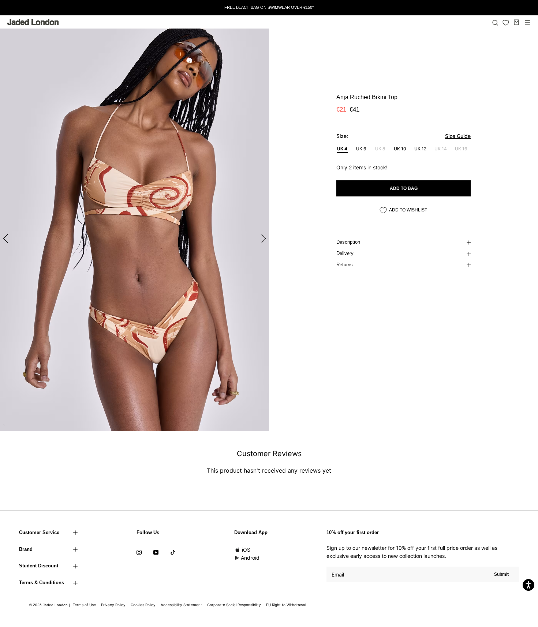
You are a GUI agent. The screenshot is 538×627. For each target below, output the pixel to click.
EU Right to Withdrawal (286, 604)
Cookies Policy (143, 604)
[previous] (6, 238)
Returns (344, 264)
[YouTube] (155, 552)
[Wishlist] (506, 23)
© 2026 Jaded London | (50, 605)
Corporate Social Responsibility (234, 604)
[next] (262, 238)
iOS (246, 550)
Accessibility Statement (181, 604)
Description (348, 242)
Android (250, 558)
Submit (501, 574)
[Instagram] (139, 552)
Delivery (345, 253)
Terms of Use (84, 604)
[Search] (495, 22)
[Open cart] (516, 22)
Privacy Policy (113, 604)
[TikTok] (172, 552)
